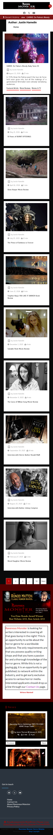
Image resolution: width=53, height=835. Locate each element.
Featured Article (13, 88)
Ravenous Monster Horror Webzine (32, 829)
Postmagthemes (43, 824)
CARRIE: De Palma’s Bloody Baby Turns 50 (23, 66)
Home (9, 799)
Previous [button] (10, 743)
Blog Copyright (34, 831)
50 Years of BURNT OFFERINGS (19, 136)
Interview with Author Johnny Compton (23, 508)
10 (37, 581)
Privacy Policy (13, 806)
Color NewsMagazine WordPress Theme (26, 823)
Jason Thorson (20, 732)
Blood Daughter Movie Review (19, 561)
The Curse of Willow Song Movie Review (23, 402)
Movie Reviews (25, 88)
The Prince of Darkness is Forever (20, 243)
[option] (26, 725)
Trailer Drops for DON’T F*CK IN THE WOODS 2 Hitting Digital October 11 (26, 725)
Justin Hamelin (17, 70)
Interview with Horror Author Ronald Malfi (24, 455)
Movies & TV (36, 88)
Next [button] (44, 743)
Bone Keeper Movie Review (18, 190)
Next (43, 581)
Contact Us (12, 802)
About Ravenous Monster (18, 804)
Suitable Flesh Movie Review (18, 349)
